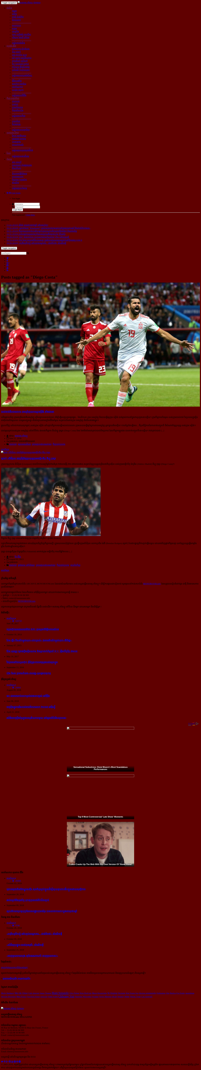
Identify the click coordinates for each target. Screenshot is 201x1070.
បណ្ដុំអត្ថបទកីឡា (18, 116)
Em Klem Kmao (33, 996)
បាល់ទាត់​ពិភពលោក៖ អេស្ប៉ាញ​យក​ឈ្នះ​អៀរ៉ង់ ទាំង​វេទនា (27, 411)
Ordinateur (161, 993)
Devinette (121, 993)
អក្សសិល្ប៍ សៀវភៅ (20, 61)
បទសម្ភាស (16, 142)
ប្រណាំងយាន (17, 107)
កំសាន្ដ (9, 159)
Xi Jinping (112, 993)
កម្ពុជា (14, 11)
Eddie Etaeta (53, 996)
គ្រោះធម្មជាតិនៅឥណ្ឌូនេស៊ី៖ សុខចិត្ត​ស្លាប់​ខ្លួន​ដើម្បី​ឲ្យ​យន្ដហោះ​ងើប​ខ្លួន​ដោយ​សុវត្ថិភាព (46, 889)
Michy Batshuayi (7, 993)
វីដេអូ (9, 153)
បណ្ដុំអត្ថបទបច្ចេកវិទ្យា (21, 130)
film (167, 993)
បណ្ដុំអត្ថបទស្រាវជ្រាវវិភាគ (22, 150)
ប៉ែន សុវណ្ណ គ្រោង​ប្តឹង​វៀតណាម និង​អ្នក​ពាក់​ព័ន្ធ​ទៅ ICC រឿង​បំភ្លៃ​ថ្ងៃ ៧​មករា (42, 651)
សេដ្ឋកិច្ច (15, 31)
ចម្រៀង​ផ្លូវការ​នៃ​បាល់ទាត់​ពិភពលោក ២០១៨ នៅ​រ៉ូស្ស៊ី (31, 706)
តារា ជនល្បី (16, 162)
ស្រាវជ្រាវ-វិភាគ (13, 133)
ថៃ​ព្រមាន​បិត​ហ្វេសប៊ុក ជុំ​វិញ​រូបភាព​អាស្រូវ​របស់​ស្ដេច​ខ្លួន (32, 662)
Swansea (95, 996)
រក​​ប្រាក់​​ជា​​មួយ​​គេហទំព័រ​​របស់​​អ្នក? (14, 967)
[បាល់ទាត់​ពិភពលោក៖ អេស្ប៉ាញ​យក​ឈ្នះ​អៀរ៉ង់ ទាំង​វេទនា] (100, 406)
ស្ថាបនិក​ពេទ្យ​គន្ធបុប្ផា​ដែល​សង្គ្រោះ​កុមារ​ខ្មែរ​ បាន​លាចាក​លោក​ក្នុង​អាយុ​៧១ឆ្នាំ (42, 911)
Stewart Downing (8, 996)
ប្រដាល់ (15, 104)
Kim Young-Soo (132, 993)
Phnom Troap (135, 996)
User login (16, 193)
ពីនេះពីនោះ (16, 168)
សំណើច (15, 183)
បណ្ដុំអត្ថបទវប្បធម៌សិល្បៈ (22, 75)
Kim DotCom (85, 993)
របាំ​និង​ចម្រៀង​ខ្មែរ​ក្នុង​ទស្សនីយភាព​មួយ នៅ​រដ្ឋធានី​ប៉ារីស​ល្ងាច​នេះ (36, 717)
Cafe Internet (33, 993)
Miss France (21, 996)
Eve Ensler (180, 993)
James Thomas (45, 993)
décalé (114, 996)
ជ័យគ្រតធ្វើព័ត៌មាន (19, 174)
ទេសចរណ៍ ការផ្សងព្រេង (22, 165)
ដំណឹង (9, 8)
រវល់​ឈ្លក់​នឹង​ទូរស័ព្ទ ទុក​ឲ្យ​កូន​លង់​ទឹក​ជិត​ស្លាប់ (28, 900)
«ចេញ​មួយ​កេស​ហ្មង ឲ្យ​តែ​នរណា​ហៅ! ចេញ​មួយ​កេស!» (32, 955)
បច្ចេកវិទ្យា (16, 121)
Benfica (173, 993)
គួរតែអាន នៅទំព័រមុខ (26, 565)
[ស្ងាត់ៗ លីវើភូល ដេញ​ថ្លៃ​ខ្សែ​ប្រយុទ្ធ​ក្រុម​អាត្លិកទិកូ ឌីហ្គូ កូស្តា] (25, 452)
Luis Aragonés (146, 996)
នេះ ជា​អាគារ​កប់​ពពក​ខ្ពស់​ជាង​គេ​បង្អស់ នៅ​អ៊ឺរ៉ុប (28, 695)
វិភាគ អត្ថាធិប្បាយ (19, 136)
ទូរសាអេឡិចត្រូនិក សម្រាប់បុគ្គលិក (16, 978)
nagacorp (43, 996)
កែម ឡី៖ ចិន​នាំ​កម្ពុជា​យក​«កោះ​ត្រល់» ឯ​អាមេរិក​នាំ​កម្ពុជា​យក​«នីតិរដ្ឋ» (39, 640)
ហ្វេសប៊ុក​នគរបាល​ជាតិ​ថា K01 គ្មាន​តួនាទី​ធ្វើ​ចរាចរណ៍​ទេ (33, 629)
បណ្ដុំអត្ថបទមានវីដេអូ (20, 156)
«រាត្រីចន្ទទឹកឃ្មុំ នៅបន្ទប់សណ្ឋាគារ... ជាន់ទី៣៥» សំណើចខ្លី (34, 933)
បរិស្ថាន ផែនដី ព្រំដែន (20, 37)
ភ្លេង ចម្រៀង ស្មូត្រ (19, 55)
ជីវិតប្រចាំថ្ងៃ (17, 81)
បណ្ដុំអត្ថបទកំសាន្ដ (19, 188)
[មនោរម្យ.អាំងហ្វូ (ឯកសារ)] (29, 3)
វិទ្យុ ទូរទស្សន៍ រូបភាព (20, 64)
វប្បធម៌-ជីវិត (11, 46)
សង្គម (14, 28)
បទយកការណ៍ (18, 145)
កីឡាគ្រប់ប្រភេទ (59, 444)
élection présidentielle (147, 993)
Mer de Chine (21, 993)
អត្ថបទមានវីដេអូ (24, 444)
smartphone (189, 993)
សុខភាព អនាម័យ (19, 84)
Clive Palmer (74, 993)
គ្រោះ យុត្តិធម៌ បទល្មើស (21, 34)
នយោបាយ (16, 25)
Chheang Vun (66, 996)
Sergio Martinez (105, 996)
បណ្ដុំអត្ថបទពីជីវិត (19, 95)
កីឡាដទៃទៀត (17, 110)
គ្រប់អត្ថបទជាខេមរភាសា (42, 444)
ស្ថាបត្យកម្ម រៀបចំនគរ (21, 49)
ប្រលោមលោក (17, 177)
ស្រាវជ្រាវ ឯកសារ (19, 139)
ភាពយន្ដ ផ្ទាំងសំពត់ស (21, 67)
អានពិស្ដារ (5, 449)
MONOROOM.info (152, 584)
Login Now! (17, 210)
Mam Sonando (60, 993)
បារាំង (14, 14)
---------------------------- (21, 22)
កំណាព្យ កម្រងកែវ (19, 180)
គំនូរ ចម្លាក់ (16, 52)
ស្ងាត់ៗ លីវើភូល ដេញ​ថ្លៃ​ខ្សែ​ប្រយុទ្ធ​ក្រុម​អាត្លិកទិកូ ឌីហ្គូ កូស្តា (28, 458)
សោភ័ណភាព (17, 87)
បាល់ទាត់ (16, 101)
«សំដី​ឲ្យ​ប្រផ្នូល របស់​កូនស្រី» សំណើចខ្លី (25, 944)
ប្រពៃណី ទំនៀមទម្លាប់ (21, 70)
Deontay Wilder (123, 996)
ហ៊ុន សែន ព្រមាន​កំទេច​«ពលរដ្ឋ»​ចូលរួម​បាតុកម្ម (29, 673)
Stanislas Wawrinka (83, 996)
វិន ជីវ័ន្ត (18, 557)
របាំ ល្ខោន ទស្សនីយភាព (21, 58)
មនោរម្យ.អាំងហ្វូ (21, 436)
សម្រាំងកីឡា (75, 565)
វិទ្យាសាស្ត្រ (16, 124)
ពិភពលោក (16, 20)
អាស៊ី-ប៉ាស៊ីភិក (18, 17)
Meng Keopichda (99, 993)
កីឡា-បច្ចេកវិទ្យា (13, 98)
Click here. (30, 215)
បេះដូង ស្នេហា (18, 90)
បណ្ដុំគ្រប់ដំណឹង (18, 43)
